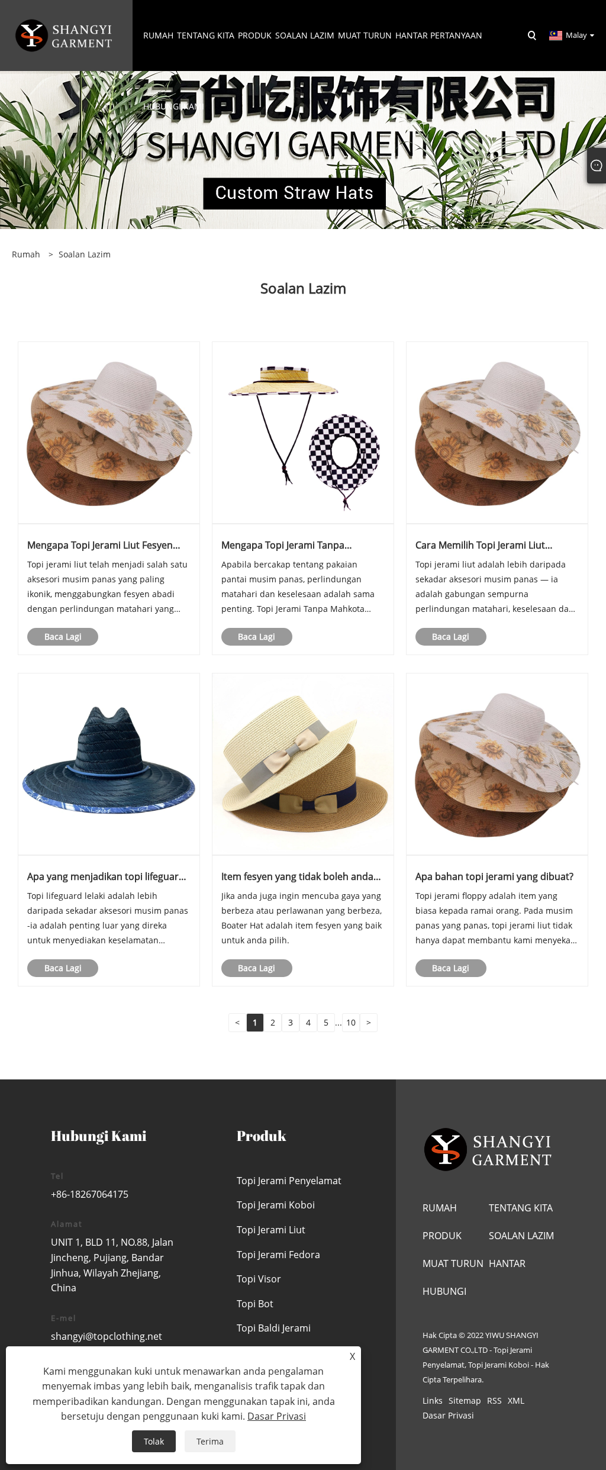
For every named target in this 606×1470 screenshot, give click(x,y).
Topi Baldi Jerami (274, 1327)
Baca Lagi (63, 636)
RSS (494, 1400)
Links (433, 1400)
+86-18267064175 (89, 1194)
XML (516, 1400)
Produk (442, 1235)
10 (351, 1022)
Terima (210, 1441)
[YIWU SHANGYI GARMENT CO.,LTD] (64, 34)
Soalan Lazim (85, 254)
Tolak (154, 1441)
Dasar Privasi (448, 1415)
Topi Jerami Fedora (278, 1254)
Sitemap (465, 1400)
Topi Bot (255, 1303)
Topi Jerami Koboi (276, 1204)
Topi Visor (259, 1278)
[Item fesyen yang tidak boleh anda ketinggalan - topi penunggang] (303, 763)
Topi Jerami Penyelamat (289, 1180)
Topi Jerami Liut (271, 1229)
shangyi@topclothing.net (106, 1336)
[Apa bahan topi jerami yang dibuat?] (497, 763)
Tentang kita (521, 1207)
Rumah (440, 1207)
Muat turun (453, 1263)
